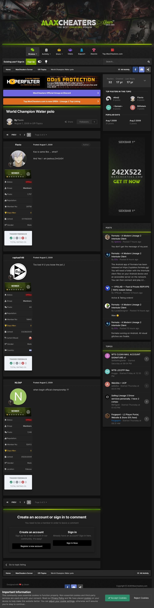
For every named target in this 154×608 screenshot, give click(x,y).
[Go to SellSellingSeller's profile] (107, 355)
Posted (132, 241)
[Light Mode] (46, 62)
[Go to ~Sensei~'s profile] (108, 107)
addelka (115, 386)
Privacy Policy (57, 598)
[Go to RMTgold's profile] (107, 396)
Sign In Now (72, 543)
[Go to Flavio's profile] (9, 121)
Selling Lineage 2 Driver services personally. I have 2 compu (125, 398)
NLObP (18, 382)
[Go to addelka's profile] (107, 384)
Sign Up (31, 61)
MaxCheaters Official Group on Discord (52, 93)
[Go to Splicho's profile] (107, 237)
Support (81, 54)
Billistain (141, 106)
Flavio (20, 120)
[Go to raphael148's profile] (18, 271)
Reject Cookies (141, 598)
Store (58, 54)
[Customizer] (39, 62)
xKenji (116, 97)
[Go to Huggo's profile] (107, 371)
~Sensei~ (118, 106)
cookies (87, 598)
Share (69, 122)
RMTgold (115, 405)
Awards (94, 54)
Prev (14, 135)
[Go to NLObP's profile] (18, 396)
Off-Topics (37, 123)
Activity (45, 54)
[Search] (148, 62)
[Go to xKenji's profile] (108, 98)
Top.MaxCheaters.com (112, 54)
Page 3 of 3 (40, 135)
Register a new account (31, 546)
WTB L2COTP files (120, 370)
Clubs (70, 54)
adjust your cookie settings (62, 601)
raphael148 (18, 257)
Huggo (114, 373)
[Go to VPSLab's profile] (107, 288)
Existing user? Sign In (14, 61)
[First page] (7, 135)
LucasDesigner (121, 310)
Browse (31, 54)
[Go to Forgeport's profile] (107, 415)
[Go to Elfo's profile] (107, 254)
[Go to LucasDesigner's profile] (107, 306)
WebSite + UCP (118, 383)
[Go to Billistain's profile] (132, 107)
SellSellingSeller (118, 360)
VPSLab (117, 293)
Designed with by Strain (18, 584)
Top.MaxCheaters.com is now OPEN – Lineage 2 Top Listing (51, 101)
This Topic (137, 61)
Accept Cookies (118, 598)
